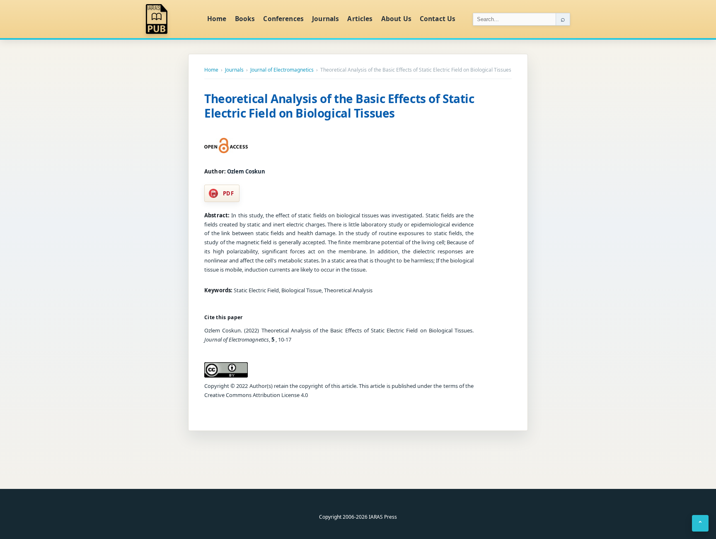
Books (245, 18)
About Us (396, 18)
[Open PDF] (226, 146)
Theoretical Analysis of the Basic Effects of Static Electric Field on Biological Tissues (339, 106)
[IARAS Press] (171, 19)
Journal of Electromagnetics (282, 70)
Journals (325, 18)
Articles (360, 18)
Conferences (283, 18)
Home (217, 18)
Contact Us (438, 18)
